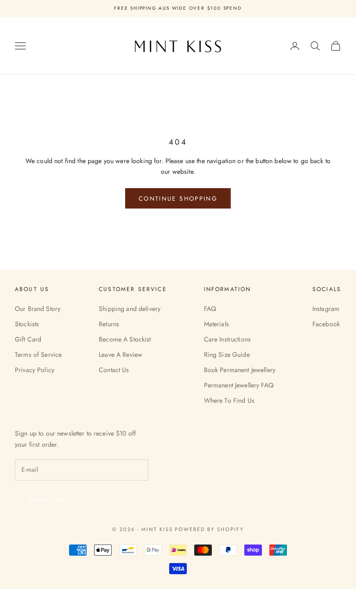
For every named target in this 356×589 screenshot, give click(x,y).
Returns (109, 324)
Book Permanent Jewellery (239, 369)
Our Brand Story (37, 308)
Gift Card (28, 339)
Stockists (27, 324)
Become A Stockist (125, 339)
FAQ (210, 308)
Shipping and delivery (129, 308)
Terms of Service (38, 354)
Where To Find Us (229, 400)
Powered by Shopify (209, 529)
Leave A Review (120, 354)
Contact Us (114, 369)
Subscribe (47, 499)
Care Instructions (227, 339)
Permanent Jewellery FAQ (238, 385)
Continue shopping (178, 198)
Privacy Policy (34, 369)
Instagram (325, 308)
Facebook (326, 324)
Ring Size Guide (227, 354)
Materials (216, 324)
